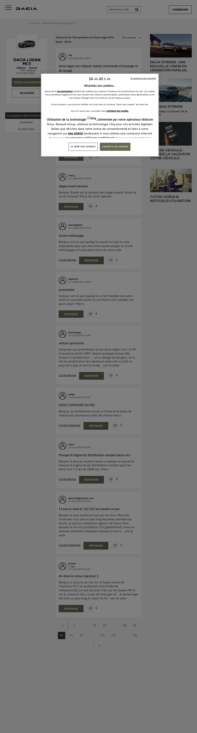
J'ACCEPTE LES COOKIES (115, 146)
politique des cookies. (118, 111)
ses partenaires (65, 91)
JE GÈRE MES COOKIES (83, 146)
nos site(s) (75, 133)
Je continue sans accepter (143, 78)
